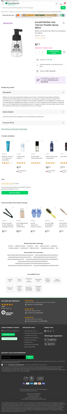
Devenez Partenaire (30, 340)
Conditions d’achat (33, 396)
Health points (29, 342)
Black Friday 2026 (30, 347)
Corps (36, 246)
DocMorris (5, 11)
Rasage (33, 11)
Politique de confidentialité (34, 393)
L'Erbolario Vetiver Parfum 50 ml (16, 259)
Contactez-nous (8, 334)
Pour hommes (26, 11)
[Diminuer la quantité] (37, 52)
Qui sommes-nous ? (31, 331)
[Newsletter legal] (2, 364)
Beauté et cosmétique (15, 11)
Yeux (57, 248)
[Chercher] (63, 7)
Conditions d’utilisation (33, 395)
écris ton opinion (14, 193)
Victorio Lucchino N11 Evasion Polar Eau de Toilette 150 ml (33, 261)
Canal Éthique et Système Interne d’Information (33, 399)
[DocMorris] (12, 3)
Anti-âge (10, 246)
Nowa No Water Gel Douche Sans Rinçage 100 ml (20, 255)
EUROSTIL (37, 36)
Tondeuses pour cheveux (47, 248)
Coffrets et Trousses (20, 246)
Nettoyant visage (34, 248)
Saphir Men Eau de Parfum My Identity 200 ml (20, 265)
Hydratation (54, 246)
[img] (16, 43)
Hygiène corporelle (14, 248)
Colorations (30, 246)
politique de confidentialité (16, 364)
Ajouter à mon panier (54, 52)
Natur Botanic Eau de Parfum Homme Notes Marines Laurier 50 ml (32, 263)
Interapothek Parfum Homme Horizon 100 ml (19, 257)
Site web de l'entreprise (32, 344)
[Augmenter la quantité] (42, 52)
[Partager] (64, 23)
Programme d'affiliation (32, 338)
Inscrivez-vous (30, 357)
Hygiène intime (24, 248)
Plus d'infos (44, 82)
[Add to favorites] (64, 52)
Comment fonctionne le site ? (34, 333)
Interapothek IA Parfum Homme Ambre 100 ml (45, 257)
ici (28, 371)
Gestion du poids (44, 246)
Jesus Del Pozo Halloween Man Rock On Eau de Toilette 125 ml (42, 259)
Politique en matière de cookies (33, 398)
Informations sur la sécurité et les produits (14, 129)
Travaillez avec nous (31, 335)
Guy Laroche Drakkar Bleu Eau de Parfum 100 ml (46, 265)
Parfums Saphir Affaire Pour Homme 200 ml (46, 255)
